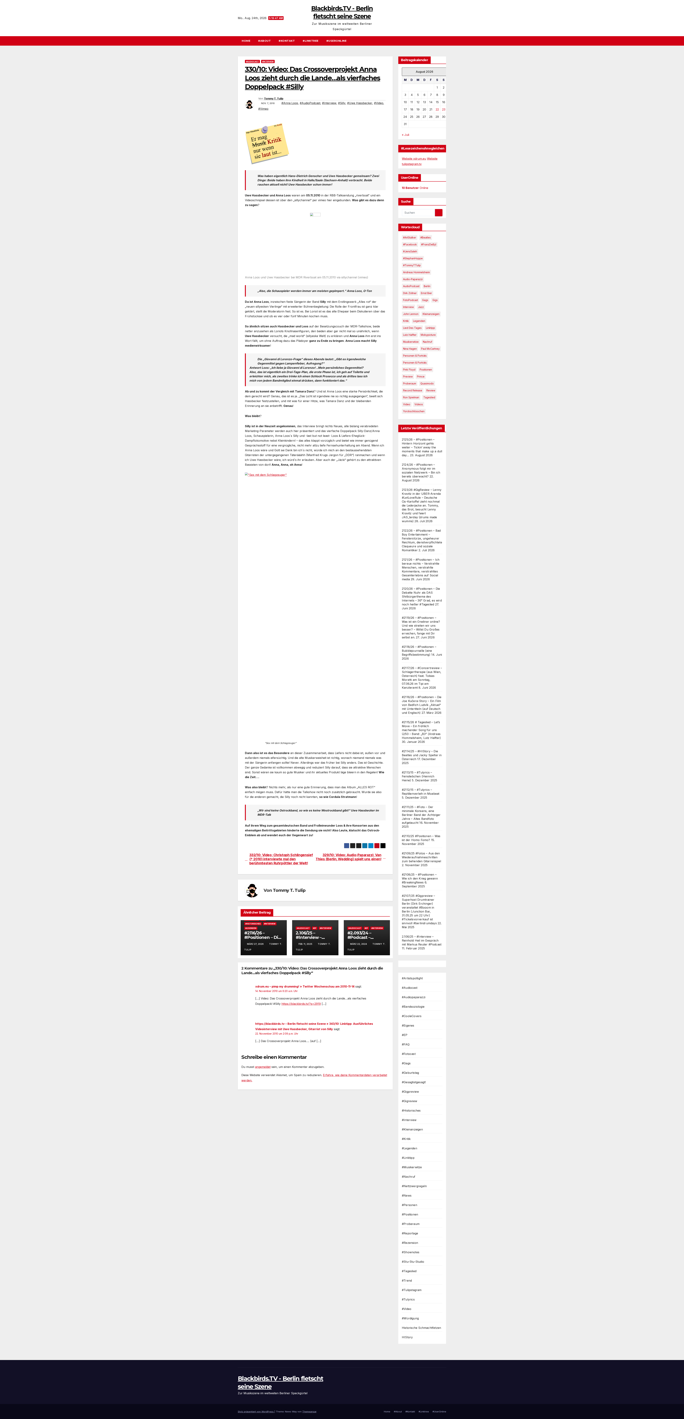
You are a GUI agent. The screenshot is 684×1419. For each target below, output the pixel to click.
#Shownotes (410, 1252)
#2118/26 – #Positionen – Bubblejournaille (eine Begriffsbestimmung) (419, 650)
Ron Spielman (411, 397)
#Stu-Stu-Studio (413, 1261)
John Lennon (410, 313)
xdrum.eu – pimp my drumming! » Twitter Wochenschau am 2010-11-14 (304, 986)
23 (443, 109)
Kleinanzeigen (431, 313)
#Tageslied (409, 1271)
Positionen (426, 369)
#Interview (268, 61)
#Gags (406, 1063)
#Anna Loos (289, 103)
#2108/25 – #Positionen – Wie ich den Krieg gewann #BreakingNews (420, 878)
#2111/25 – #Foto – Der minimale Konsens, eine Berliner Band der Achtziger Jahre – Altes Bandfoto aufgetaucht (421, 814)
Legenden (419, 320)
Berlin (427, 286)
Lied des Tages (412, 327)
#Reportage (410, 1233)
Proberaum (409, 383)
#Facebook (410, 244)
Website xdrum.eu (414, 158)
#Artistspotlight (412, 978)
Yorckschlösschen (413, 411)
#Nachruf (408, 1176)
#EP (314, 928)
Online (415, 188)
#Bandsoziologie (413, 1006)
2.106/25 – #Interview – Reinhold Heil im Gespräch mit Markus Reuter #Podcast (421, 940)
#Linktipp (408, 1158)
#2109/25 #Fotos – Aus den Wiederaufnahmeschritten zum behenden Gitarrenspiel (421, 857)
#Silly (341, 103)
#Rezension (410, 1243)
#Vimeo (263, 108)
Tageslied (429, 397)
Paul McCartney (430, 348)
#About (264, 40)
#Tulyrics (408, 1299)
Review (430, 390)
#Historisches (253, 924)
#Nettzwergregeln (414, 1186)
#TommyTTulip (412, 265)
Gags (425, 300)
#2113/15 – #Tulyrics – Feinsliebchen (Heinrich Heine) (418, 776)
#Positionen (410, 1214)
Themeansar (309, 1411)
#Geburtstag (410, 1072)
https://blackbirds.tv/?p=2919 (301, 1004)
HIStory (407, 1337)
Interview (408, 307)
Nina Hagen (410, 348)
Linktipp (430, 327)
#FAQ (406, 1044)
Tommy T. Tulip (273, 98)
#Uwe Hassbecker (359, 103)
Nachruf (427, 341)
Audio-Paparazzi (413, 279)
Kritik (406, 320)
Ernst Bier (426, 293)
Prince (420, 376)
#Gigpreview (410, 1091)
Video (406, 404)
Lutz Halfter (409, 334)
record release (412, 390)
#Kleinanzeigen (412, 1129)
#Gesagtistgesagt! (414, 1082)
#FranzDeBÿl (428, 244)
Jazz (421, 307)
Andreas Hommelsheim (416, 272)
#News (406, 1195)
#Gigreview (409, 1101)
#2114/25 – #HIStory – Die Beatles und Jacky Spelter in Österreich (422, 755)
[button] (445, 41)
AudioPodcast (411, 286)
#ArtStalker (409, 237)
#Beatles (425, 237)
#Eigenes (408, 1025)
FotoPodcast (410, 300)
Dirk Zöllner (410, 293)
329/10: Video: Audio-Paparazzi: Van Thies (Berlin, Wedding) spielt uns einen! (348, 857)
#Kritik (406, 1139)
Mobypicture (428, 334)
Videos (418, 404)
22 (437, 109)
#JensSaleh (410, 251)
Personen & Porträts (415, 355)
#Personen (409, 1205)
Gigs (435, 300)
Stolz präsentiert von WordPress (256, 1411)
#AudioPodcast (310, 103)
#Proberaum (410, 1224)
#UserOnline (336, 40)
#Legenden (250, 928)
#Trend (407, 1280)
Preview (408, 376)
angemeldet (263, 1067)
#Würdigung (410, 1318)
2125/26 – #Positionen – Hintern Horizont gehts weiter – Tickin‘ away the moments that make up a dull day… (422, 447)
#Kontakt (287, 40)
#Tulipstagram (412, 1290)
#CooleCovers (411, 1016)
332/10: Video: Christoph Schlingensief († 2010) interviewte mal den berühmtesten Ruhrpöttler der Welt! (281, 859)
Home (246, 40)
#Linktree (310, 40)
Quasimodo (427, 383)
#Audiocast (252, 61)
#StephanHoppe (413, 258)
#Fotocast (409, 1054)
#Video (378, 103)
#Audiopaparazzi (413, 997)
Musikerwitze (411, 341)
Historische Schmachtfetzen (421, 1328)
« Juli (405, 135)
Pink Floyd (409, 369)
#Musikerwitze (412, 1167)
